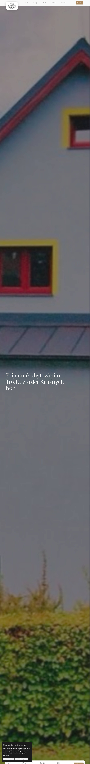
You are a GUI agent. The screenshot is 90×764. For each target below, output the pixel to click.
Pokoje (35, 3)
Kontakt (63, 3)
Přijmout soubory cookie (8, 759)
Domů (26, 3)
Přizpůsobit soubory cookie (21, 759)
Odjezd (25, 763)
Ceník (44, 3)
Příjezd (8, 763)
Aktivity (53, 3)
